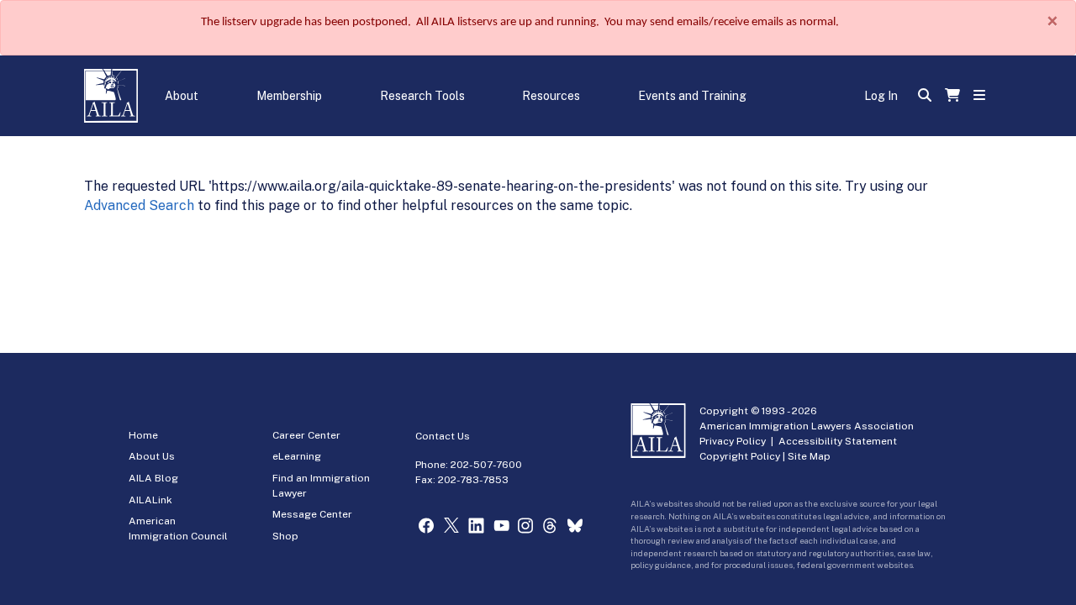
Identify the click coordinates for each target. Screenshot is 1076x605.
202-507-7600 (486, 465)
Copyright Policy (739, 456)
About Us (152, 456)
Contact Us (442, 436)
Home (143, 435)
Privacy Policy (732, 441)
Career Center (306, 435)
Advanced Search (139, 205)
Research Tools (422, 96)
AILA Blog (153, 478)
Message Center (312, 514)
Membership (289, 96)
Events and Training (692, 96)
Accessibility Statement (837, 441)
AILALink (150, 500)
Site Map (809, 456)
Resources (551, 96)
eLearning (296, 456)
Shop (285, 536)
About (181, 96)
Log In (881, 96)
